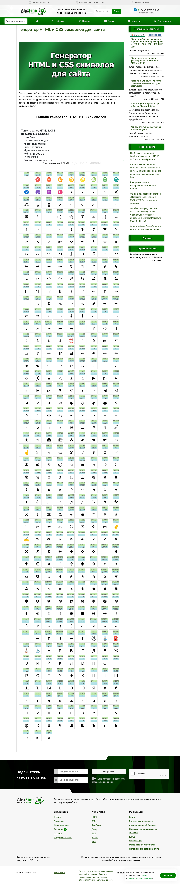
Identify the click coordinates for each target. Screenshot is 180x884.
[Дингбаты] (71, 137)
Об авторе (59, 821)
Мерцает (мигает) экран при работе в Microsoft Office (145, 104)
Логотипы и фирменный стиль (144, 849)
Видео (132, 836)
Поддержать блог (63, 837)
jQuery (94, 829)
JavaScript (96, 825)
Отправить (108, 771)
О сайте (57, 817)
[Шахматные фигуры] (71, 140)
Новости (82, 21)
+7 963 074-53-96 (149, 9)
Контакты (134, 21)
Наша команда (61, 825)
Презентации (135, 840)
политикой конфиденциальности (140, 878)
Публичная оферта (104, 880)
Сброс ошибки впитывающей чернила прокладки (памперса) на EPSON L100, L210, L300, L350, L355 (147, 43)
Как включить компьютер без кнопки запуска (146, 128)
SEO (94, 841)
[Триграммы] (71, 157)
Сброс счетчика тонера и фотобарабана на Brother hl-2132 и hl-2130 (145, 60)
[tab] (137, 35)
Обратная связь (146, 13)
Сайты (132, 817)
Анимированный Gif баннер (142, 825)
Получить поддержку (16, 21)
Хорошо (168, 875)
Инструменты (70, 37)
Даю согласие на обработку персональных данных (108, 780)
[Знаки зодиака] (71, 147)
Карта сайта (59, 873)
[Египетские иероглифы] (71, 160)
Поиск (116, 11)
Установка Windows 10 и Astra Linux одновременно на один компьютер (146, 83)
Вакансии (60, 829)
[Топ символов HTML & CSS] (71, 130)
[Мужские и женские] (71, 150)
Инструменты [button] (164, 21)
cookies (144, 875)
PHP (94, 833)
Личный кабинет (141, 2)
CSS (94, 821)
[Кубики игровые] (71, 153)
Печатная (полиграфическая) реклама (143, 831)
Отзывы (58, 833)
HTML (94, 817)
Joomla (95, 837)
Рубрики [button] (54, 21)
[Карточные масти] (71, 143)
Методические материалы (142, 845)
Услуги (108, 21)
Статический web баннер (141, 821)
